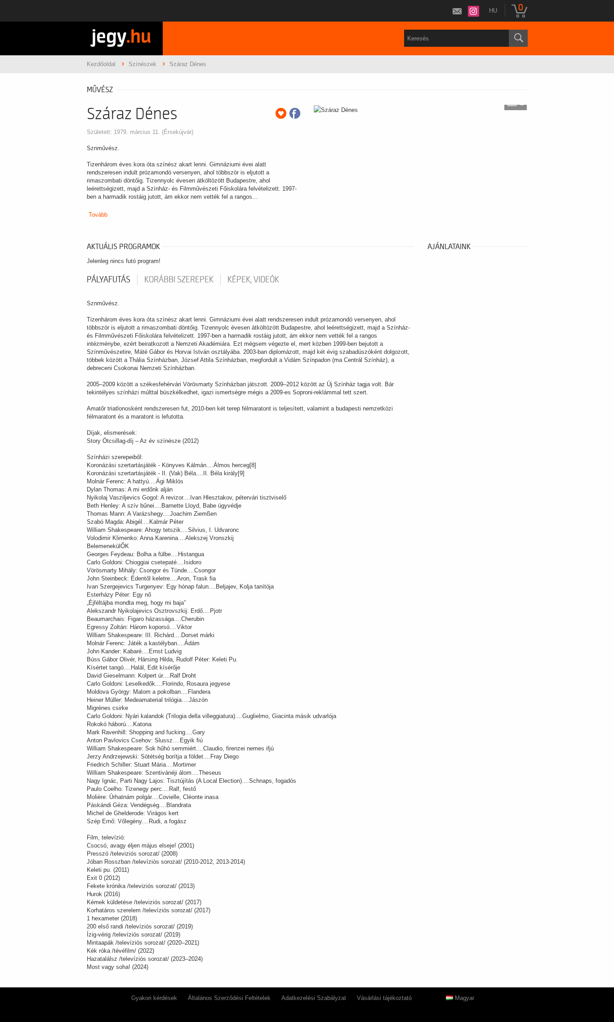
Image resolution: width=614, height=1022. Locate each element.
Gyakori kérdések (154, 998)
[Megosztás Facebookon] (294, 113)
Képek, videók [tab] (253, 280)
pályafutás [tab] (108, 280)
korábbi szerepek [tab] (179, 280)
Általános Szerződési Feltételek (229, 998)
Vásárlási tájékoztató (384, 998)
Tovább (98, 214)
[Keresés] (518, 38)
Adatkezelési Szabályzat (313, 998)
